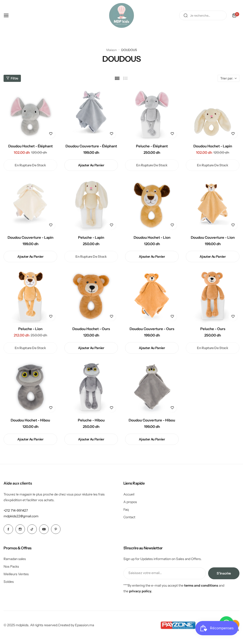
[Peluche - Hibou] (91, 387)
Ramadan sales (15, 559)
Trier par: (226, 78)
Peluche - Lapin (91, 237)
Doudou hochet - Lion (152, 237)
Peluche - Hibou (91, 420)
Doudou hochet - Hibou (30, 420)
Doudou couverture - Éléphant (91, 146)
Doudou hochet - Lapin (212, 146)
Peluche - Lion (30, 329)
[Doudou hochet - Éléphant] (30, 113)
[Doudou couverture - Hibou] (152, 387)
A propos (130, 502)
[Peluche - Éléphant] (152, 113)
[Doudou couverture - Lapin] (30, 205)
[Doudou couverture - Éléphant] (91, 113)
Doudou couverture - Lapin (30, 237)
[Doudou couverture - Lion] (212, 205)
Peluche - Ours (212, 329)
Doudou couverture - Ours (152, 329)
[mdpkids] (121, 15)
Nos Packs (11, 566)
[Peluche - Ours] (212, 296)
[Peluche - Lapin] (91, 205)
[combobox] (203, 15)
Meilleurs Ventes (16, 574)
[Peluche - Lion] (30, 296)
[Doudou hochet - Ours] (91, 296)
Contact (129, 517)
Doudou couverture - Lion (213, 237)
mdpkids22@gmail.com (21, 516)
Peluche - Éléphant (152, 146)
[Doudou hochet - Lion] (152, 205)
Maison (111, 50)
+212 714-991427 (16, 510)
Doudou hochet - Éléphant (30, 146)
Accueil (128, 494)
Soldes (9, 581)
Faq (126, 509)
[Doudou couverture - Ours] (152, 296)
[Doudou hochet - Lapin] (212, 113)
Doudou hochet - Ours (91, 329)
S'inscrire (224, 573)
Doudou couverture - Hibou (152, 420)
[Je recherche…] (185, 15)
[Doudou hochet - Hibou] (30, 387)
